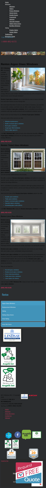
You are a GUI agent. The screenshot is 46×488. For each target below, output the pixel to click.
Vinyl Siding (5, 319)
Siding (4, 311)
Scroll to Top (4, 461)
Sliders (11, 9)
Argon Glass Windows (8, 303)
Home (7, 2)
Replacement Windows (9, 307)
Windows (12, 6)
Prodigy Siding (13, 30)
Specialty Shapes (14, 21)
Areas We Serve (7, 324)
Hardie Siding (13, 32)
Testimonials (8, 34)
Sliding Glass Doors (15, 23)
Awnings (11, 19)
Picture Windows (14, 11)
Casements (12, 17)
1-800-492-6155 (9, 41)
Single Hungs (13, 13)
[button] (44, 324)
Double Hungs (13, 15)
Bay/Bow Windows (14, 26)
